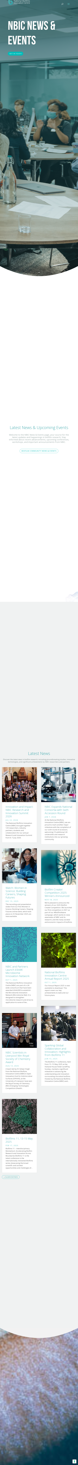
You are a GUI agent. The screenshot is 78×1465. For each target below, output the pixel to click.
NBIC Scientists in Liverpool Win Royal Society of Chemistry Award (18, 1057)
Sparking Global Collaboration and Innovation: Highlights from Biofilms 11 (58, 1050)
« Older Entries (11, 1177)
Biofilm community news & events (39, 451)
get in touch (15, 54)
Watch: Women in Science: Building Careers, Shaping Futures (16, 892)
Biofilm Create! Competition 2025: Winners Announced (57, 893)
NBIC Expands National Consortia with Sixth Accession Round (58, 810)
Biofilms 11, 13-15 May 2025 (19, 1140)
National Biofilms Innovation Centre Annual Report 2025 (57, 975)
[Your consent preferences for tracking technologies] (74, 1461)
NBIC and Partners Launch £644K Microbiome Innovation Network (17, 971)
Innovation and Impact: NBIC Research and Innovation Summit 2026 (19, 811)
